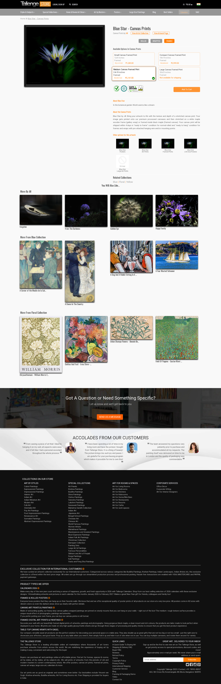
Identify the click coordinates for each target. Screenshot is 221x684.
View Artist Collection (140, 33)
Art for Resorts (118, 502)
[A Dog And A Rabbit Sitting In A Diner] (131, 256)
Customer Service (120, 669)
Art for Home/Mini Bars (122, 497)
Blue (115, 182)
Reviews (115, 653)
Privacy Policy (118, 663)
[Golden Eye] (131, 211)
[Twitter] (187, 665)
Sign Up (61, 4)
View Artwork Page (161, 33)
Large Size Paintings (137, 12)
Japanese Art (74, 513)
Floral (122, 182)
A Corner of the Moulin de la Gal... (33, 290)
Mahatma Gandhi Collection (79, 508)
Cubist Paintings (31, 486)
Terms (115, 658)
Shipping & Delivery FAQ (122, 647)
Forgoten (23, 227)
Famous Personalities (77, 551)
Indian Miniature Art (32, 500)
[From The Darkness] (86, 211)
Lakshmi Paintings (76, 502)
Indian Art (28, 497)
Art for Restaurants (120, 500)
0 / (187, 4)
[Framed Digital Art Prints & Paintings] (62, 620)
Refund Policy (118, 655)
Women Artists (74, 527)
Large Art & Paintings (77, 548)
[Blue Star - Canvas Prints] (64, 56)
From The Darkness (72, 229)
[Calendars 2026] (38, 588)
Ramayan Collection (76, 543)
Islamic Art (28, 494)
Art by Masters (99, 12)
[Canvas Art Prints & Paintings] (54, 608)
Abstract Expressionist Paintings (37, 521)
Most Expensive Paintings (79, 535)
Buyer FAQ (116, 650)
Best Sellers (168, 12)
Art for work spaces (120, 508)
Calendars (184, 12)
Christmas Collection (77, 540)
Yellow (129, 182)
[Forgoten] (41, 210)
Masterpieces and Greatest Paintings (83, 532)
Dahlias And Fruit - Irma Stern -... (78, 364)
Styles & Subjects (27, 12)
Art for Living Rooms (121, 486)
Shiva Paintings (74, 494)
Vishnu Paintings (75, 497)
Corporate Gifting (164, 489)
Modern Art (29, 502)
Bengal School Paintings (78, 516)
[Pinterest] (199, 665)
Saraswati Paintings (76, 505)
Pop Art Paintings (31, 510)
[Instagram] (195, 665)
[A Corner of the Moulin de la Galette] (41, 264)
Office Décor (162, 486)
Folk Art (27, 505)
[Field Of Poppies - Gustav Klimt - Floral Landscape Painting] (177, 337)
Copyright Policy (119, 661)
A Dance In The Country (74, 304)
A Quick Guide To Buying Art (124, 644)
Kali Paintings (73, 559)
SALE (197, 12)
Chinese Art (73, 521)
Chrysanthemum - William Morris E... (34, 375)
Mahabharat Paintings (77, 529)
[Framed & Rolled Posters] (49, 598)
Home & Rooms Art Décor (75, 12)
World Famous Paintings (78, 524)
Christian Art (73, 519)
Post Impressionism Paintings (36, 513)
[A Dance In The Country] (86, 271)
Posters (117, 12)
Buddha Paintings (75, 492)
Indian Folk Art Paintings (78, 537)
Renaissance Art (31, 516)
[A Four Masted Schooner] (177, 255)
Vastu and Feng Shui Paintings (81, 561)
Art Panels (72, 486)
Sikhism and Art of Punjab (79, 553)
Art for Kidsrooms (120, 494)
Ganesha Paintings (76, 500)
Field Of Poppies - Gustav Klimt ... (169, 361)
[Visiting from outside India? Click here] (83, 569)
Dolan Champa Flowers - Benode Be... (124, 341)
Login (55, 4)
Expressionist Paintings (34, 489)
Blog (154, 12)
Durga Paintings (74, 556)
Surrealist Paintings (32, 519)
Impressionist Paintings (34, 492)
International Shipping (121, 666)
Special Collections (50, 12)
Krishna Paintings (75, 489)
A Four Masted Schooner (165, 271)
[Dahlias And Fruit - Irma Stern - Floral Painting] (86, 339)
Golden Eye (114, 229)
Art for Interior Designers (167, 492)
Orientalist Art (30, 508)
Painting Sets (73, 545)
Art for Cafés (118, 505)
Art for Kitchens (119, 492)
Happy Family (161, 228)
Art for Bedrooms (119, 489)
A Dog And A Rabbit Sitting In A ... (123, 275)
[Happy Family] (177, 210)
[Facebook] (191, 665)
